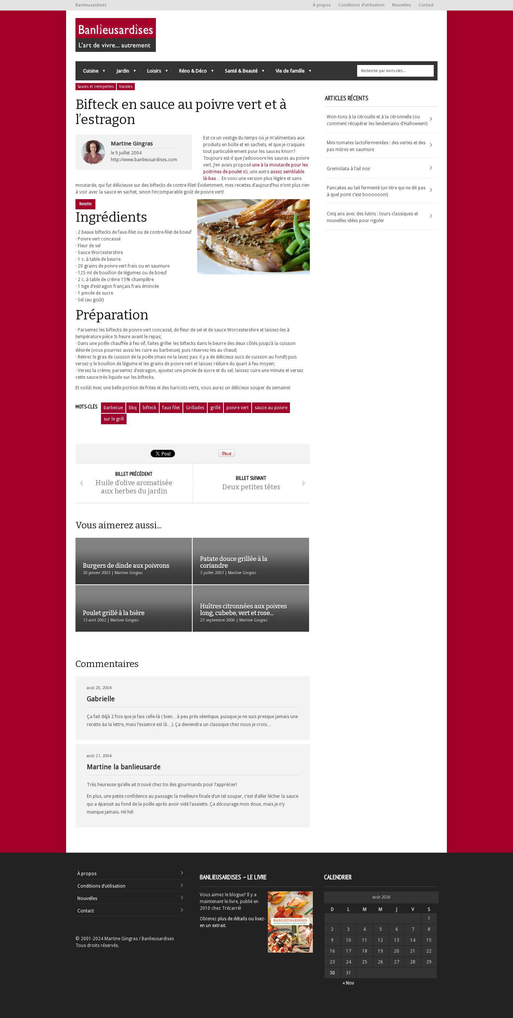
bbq (133, 407)
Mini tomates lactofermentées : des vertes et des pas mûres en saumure (376, 146)
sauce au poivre (271, 407)
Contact (426, 5)
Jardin (119, 72)
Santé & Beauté (237, 72)
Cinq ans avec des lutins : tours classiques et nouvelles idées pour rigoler (372, 217)
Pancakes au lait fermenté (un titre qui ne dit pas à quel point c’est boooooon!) (376, 191)
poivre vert (237, 407)
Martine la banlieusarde (124, 767)
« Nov (348, 983)
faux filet (171, 407)
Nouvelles (401, 5)
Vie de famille (286, 72)
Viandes (126, 87)
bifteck (149, 407)
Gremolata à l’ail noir (349, 168)
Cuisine (86, 72)
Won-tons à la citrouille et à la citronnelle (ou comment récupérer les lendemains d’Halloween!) (377, 120)
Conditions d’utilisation (361, 5)
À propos (322, 5)
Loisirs (150, 72)
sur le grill (114, 419)
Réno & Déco (189, 72)
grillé (215, 407)
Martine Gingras (132, 143)
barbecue (113, 407)
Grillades (195, 407)
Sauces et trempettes (96, 87)
